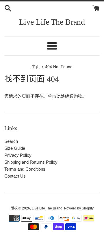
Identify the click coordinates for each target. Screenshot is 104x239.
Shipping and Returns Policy (30, 162)
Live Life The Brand (52, 21)
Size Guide (14, 148)
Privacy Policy (17, 155)
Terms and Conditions (24, 169)
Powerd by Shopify (79, 208)
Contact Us (15, 176)
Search (11, 141)
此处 (60, 96)
